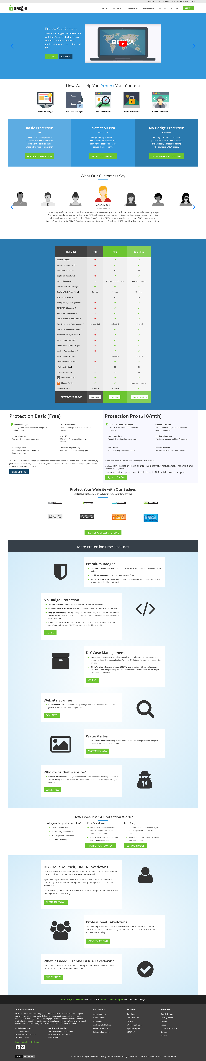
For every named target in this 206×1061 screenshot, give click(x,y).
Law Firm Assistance (169, 1028)
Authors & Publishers (102, 1025)
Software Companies (101, 1032)
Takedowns (131, 1014)
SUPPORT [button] (174, 8)
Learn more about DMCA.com (27, 1042)
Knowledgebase (167, 1014)
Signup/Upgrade (133, 1028)
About (163, 1025)
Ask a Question (167, 1017)
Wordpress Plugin (134, 1025)
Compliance (148, 8)
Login (193, 1)
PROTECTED (28, 1056)
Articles (164, 1035)
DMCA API (131, 1032)
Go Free (74, 65)
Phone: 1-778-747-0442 (171, 1)
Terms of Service (169, 1056)
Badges (105, 8)
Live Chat (185, 1)
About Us (151, 1)
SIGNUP (188, 8)
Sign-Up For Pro (116, 477)
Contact (158, 1)
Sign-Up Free (19, 471)
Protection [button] (118, 8)
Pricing (162, 8)
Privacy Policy (155, 1056)
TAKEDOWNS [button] (133, 8)
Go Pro (60, 65)
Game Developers (100, 1028)
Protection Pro (133, 1017)
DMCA (19, 1056)
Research (164, 1032)
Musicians (97, 1021)
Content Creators (100, 1014)
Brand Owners (99, 1017)
